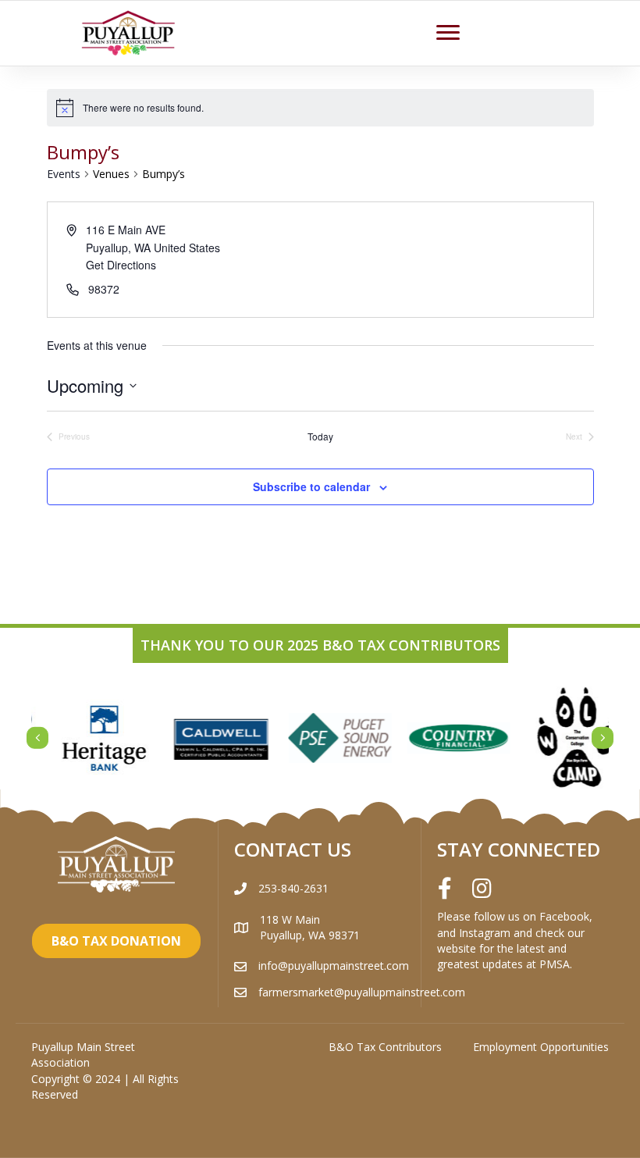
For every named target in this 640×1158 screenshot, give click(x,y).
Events (63, 173)
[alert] (320, 107)
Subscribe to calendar (311, 486)
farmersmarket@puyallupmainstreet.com (361, 992)
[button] (448, 33)
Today (320, 436)
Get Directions (121, 265)
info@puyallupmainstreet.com (333, 965)
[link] (385, 1047)
